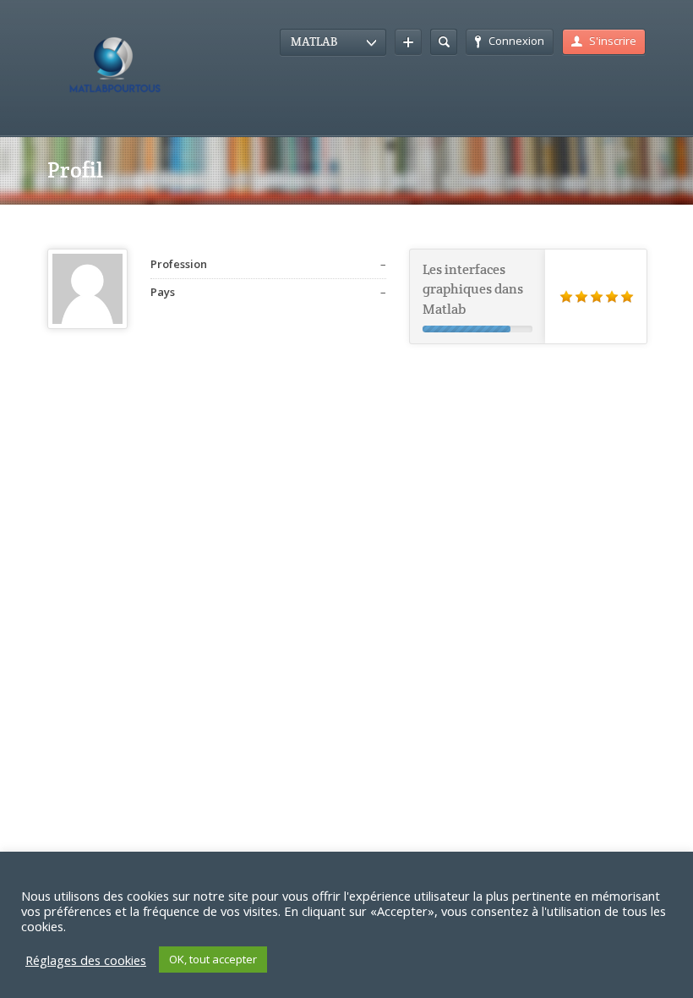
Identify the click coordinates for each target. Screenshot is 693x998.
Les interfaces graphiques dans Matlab (473, 289)
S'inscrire (612, 40)
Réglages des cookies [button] (85, 960)
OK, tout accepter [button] (213, 959)
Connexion (516, 40)
